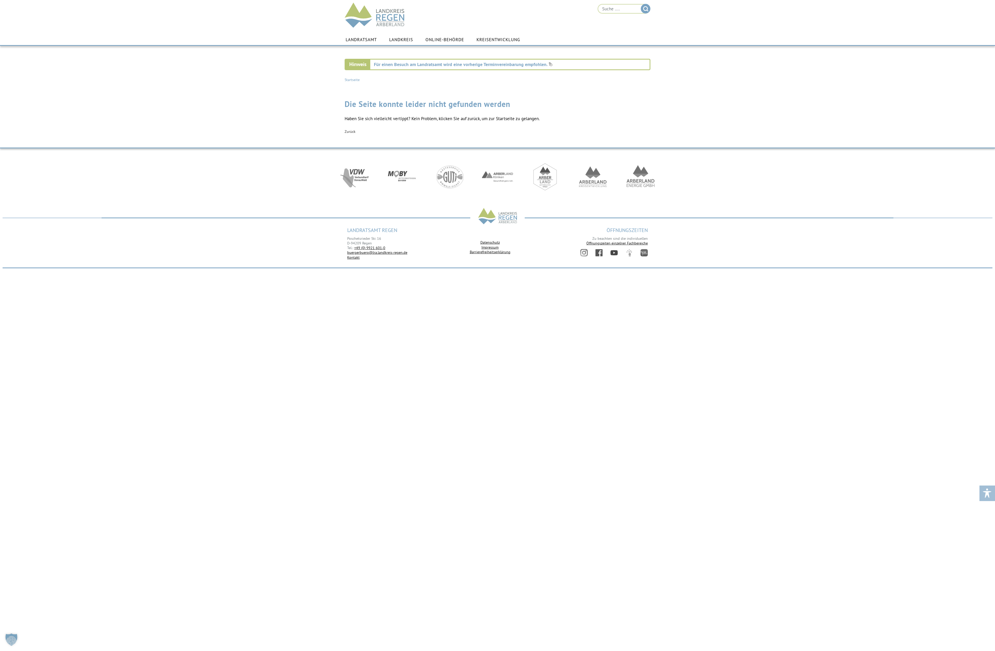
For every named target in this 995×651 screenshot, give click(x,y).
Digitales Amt (629, 252)
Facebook (599, 252)
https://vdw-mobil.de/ (354, 176)
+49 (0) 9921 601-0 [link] (369, 247)
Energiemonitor (644, 252)
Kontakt (353, 257)
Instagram (584, 252)
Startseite (352, 79)
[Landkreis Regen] (497, 216)
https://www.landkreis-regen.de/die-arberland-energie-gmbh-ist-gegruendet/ (640, 176)
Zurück (350, 131)
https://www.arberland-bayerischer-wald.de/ (545, 176)
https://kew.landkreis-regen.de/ (592, 176)
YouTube (614, 252)
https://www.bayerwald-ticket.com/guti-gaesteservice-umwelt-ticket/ (449, 176)
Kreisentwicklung (498, 39)
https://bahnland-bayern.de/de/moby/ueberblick (402, 176)
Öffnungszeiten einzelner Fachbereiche (617, 243)
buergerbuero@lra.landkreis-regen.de (377, 252)
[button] (11, 639)
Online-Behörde (444, 39)
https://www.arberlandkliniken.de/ (497, 176)
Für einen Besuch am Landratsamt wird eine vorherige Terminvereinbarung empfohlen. (461, 64)
